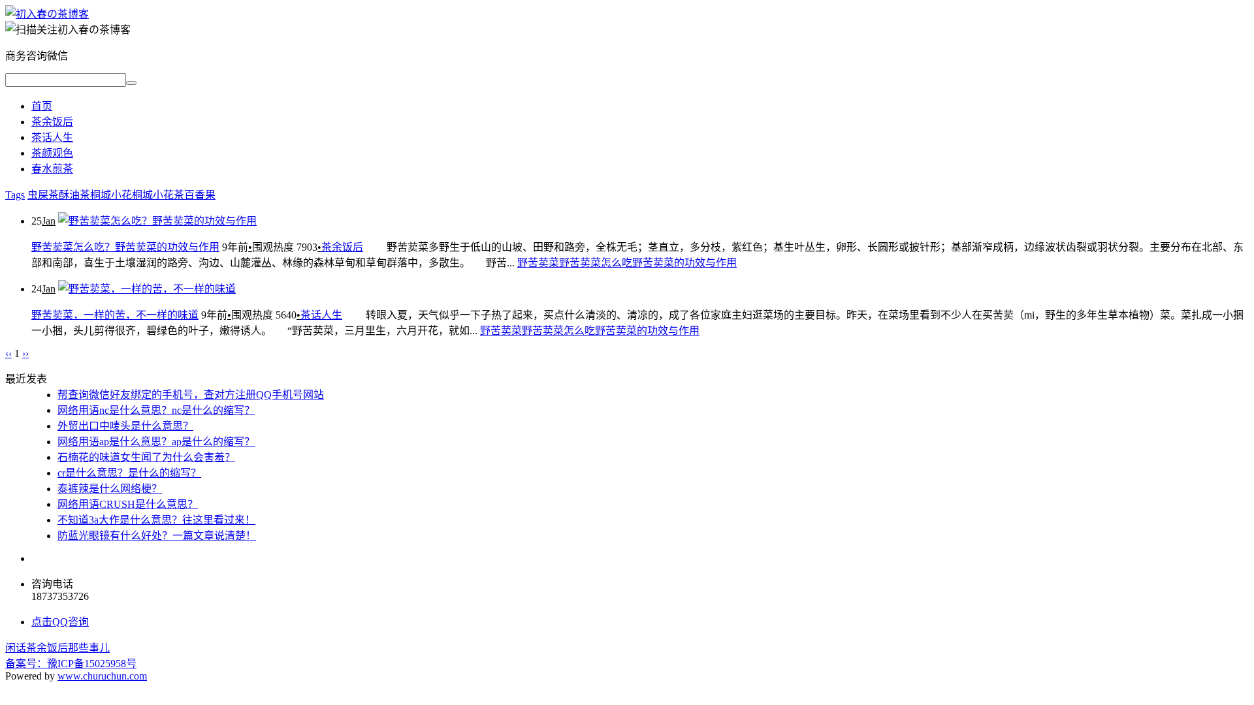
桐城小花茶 (158, 194)
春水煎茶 (52, 168)
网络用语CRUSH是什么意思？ (127, 504)
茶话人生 (52, 137)
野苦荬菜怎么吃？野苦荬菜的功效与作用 (125, 247)
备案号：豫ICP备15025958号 (71, 663)
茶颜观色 (52, 153)
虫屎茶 (43, 194)
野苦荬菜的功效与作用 (684, 262)
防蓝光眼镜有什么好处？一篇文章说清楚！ (156, 535)
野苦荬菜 (538, 262)
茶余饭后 (52, 121)
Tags (15, 194)
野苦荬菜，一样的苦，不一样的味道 (115, 315)
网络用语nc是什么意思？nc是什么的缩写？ (156, 410)
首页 (41, 106)
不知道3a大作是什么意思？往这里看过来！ (156, 519)
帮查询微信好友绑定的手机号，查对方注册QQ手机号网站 (190, 394)
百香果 (200, 194)
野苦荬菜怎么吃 (595, 262)
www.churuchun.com (102, 676)
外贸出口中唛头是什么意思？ (125, 425)
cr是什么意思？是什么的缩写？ (129, 472)
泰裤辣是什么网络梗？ (109, 488)
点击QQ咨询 (60, 621)
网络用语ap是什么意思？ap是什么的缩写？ (156, 441)
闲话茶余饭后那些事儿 (57, 647)
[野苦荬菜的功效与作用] (47, 14)
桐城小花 (111, 194)
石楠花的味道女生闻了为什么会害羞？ (146, 457)
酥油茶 (74, 194)
